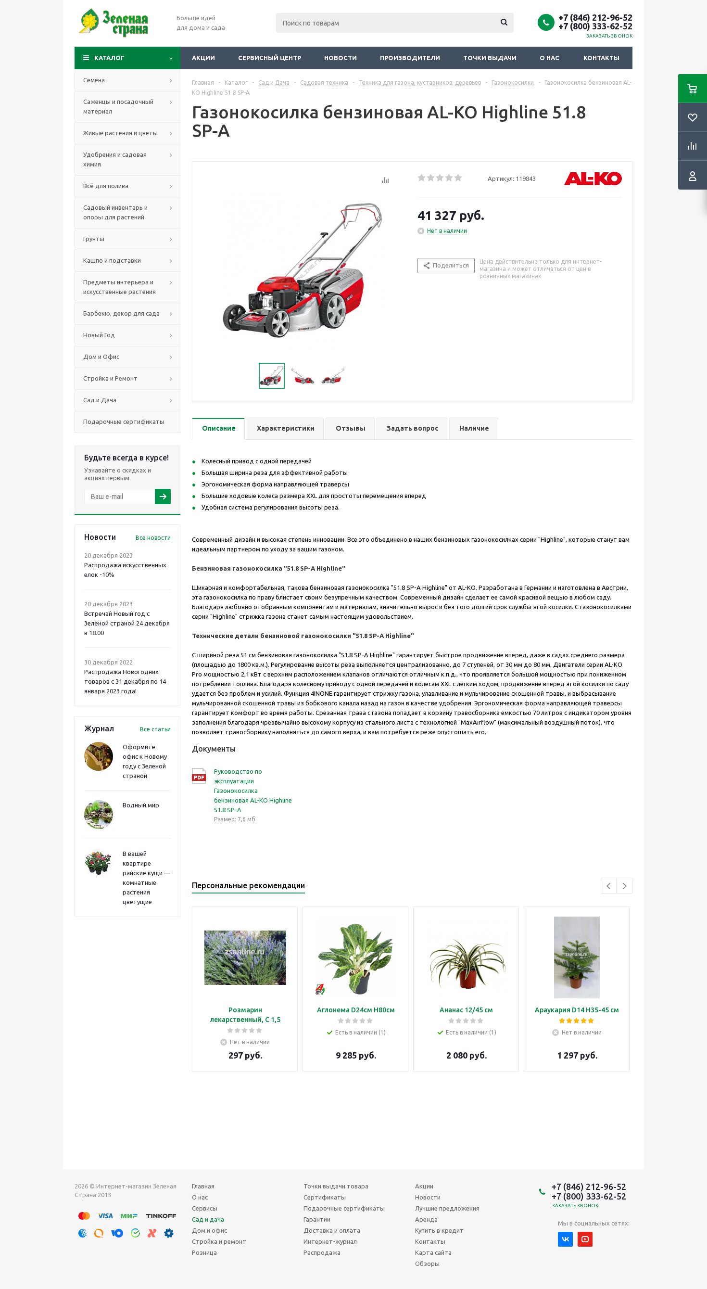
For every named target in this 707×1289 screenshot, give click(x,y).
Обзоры (427, 1263)
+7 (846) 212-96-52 (595, 17)
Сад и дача (208, 1219)
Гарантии (316, 1219)
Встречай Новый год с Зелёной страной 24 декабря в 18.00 (127, 623)
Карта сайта (433, 1252)
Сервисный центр (269, 57)
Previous (609, 886)
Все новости (153, 538)
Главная (203, 1186)
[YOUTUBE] (585, 1239)
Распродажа (322, 1252)
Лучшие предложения (447, 1208)
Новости (340, 57)
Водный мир (141, 805)
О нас (549, 57)
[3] (440, 178)
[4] (449, 178)
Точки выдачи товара (335, 1186)
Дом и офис (209, 1230)
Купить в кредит (439, 1230)
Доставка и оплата (331, 1230)
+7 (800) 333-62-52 (595, 26)
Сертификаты (324, 1197)
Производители (410, 57)
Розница (204, 1252)
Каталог (109, 57)
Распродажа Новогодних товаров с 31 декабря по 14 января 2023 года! (125, 681)
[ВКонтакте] (565, 1239)
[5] (458, 178)
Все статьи (155, 729)
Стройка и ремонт (219, 1241)
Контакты (601, 57)
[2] (431, 178)
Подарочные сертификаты (344, 1208)
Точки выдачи (490, 57)
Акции (203, 57)
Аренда (426, 1219)
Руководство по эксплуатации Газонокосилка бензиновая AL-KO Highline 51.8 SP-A (253, 790)
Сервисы (204, 1208)
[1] (422, 178)
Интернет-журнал (330, 1241)
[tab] (218, 429)
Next (624, 886)
